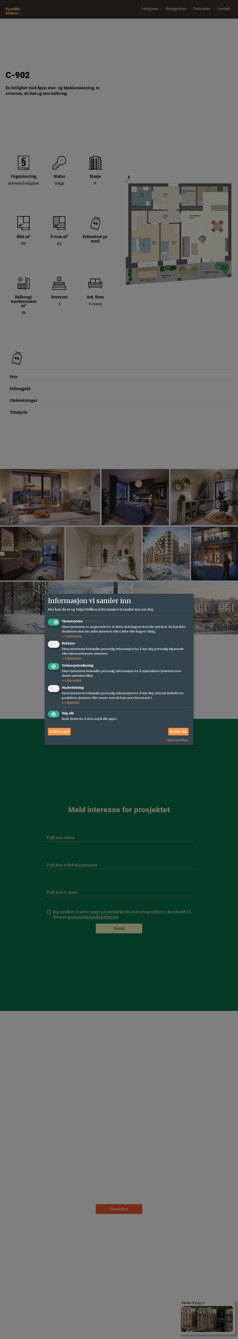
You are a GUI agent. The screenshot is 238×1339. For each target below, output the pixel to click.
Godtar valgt (59, 731)
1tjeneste (71, 702)
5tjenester (72, 636)
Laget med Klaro (177, 739)
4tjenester (72, 658)
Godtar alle (178, 731)
